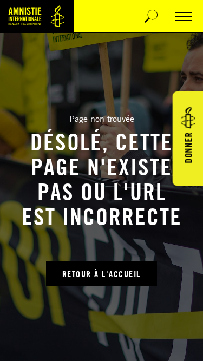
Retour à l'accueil (101, 273)
